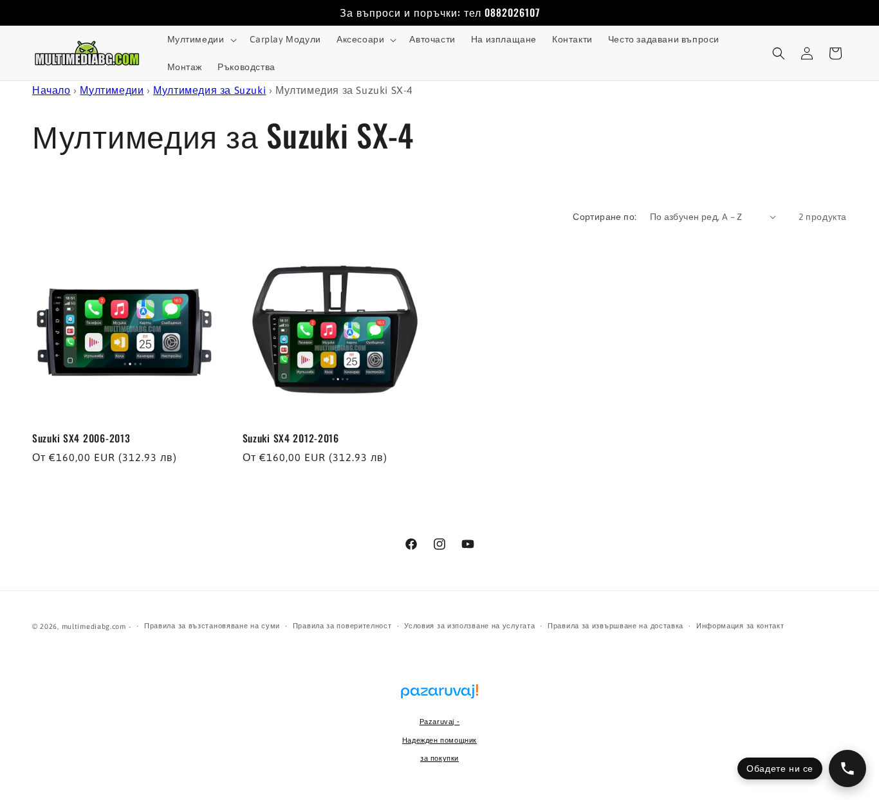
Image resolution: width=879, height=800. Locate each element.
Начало (51, 90)
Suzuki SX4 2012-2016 (291, 438)
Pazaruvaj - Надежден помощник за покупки (439, 740)
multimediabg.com (94, 626)
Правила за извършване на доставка (615, 626)
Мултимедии (111, 90)
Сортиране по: (604, 217)
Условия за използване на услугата (469, 626)
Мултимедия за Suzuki (209, 90)
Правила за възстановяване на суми (212, 626)
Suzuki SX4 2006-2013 (81, 438)
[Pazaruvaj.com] (439, 697)
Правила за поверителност (342, 626)
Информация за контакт (740, 626)
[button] (201, 39)
